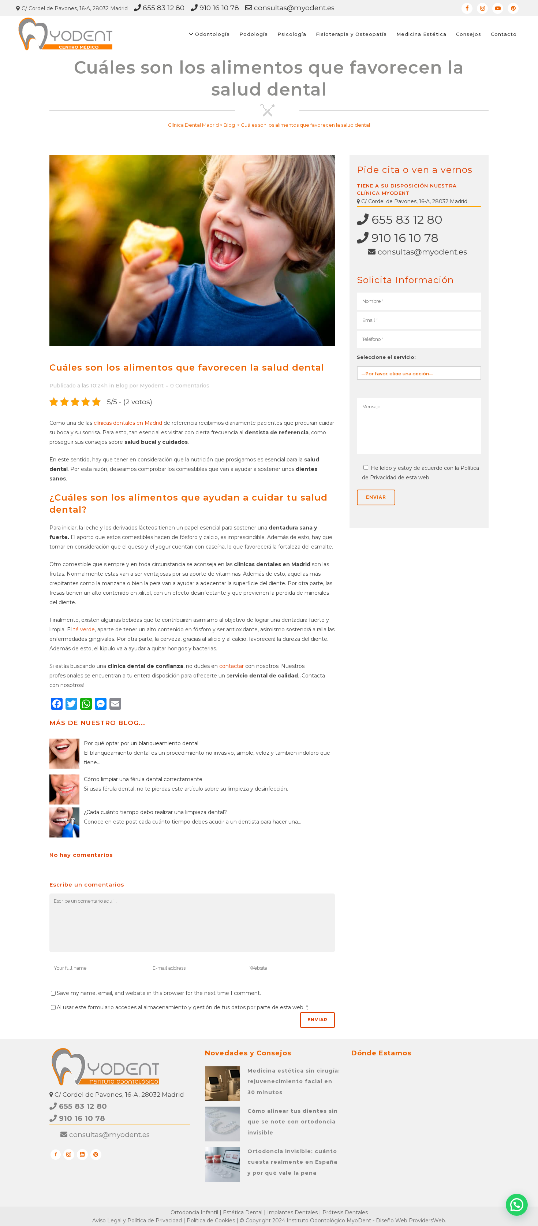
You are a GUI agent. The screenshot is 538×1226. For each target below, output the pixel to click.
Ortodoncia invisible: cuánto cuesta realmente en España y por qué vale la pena (292, 1162)
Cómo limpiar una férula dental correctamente (143, 779)
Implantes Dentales (292, 1212)
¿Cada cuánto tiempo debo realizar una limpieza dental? (155, 812)
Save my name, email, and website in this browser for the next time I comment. (159, 993)
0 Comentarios (189, 385)
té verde (84, 629)
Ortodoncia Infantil (194, 1212)
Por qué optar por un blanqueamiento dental (141, 743)
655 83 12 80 (162, 8)
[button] (517, 1205)
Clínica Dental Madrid (193, 125)
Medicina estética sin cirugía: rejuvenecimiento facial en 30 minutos (293, 1081)
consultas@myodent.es (293, 8)
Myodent (152, 385)
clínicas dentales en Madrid (128, 423)
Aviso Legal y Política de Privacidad (137, 1220)
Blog (229, 125)
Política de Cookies (211, 1220)
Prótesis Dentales (345, 1212)
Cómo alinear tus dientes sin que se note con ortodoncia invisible (292, 1122)
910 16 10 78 (218, 8)
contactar (231, 666)
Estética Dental (242, 1212)
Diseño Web (391, 1220)
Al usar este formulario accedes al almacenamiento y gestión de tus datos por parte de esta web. (182, 1007)
